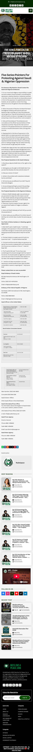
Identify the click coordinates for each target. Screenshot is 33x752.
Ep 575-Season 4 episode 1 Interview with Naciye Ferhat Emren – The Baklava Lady (21, 482)
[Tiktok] (16, 685)
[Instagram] (13, 5)
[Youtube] (18, 5)
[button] (2, 447)
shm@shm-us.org (7, 322)
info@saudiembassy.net (12, 284)
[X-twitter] (15, 5)
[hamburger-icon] (31, 10)
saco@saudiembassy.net (9, 316)
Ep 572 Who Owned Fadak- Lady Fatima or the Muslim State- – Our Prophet (21, 526)
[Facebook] (11, 5)
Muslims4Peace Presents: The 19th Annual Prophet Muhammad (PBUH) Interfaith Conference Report (21, 643)
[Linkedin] (22, 5)
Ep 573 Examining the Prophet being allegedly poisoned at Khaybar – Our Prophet (21, 512)
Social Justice (16, 45)
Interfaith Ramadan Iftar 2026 (20, 629)
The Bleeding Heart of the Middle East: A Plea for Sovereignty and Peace (20, 617)
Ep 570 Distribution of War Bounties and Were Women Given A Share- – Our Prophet (21, 557)
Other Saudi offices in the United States (12, 401)
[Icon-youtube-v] (13, 685)
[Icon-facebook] (4, 685)
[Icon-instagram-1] (7, 685)
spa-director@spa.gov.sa (12, 429)
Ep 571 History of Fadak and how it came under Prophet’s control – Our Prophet (20, 542)
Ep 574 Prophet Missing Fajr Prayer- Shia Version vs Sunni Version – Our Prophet (20, 497)
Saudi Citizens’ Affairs (7, 397)
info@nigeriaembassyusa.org (13, 299)
